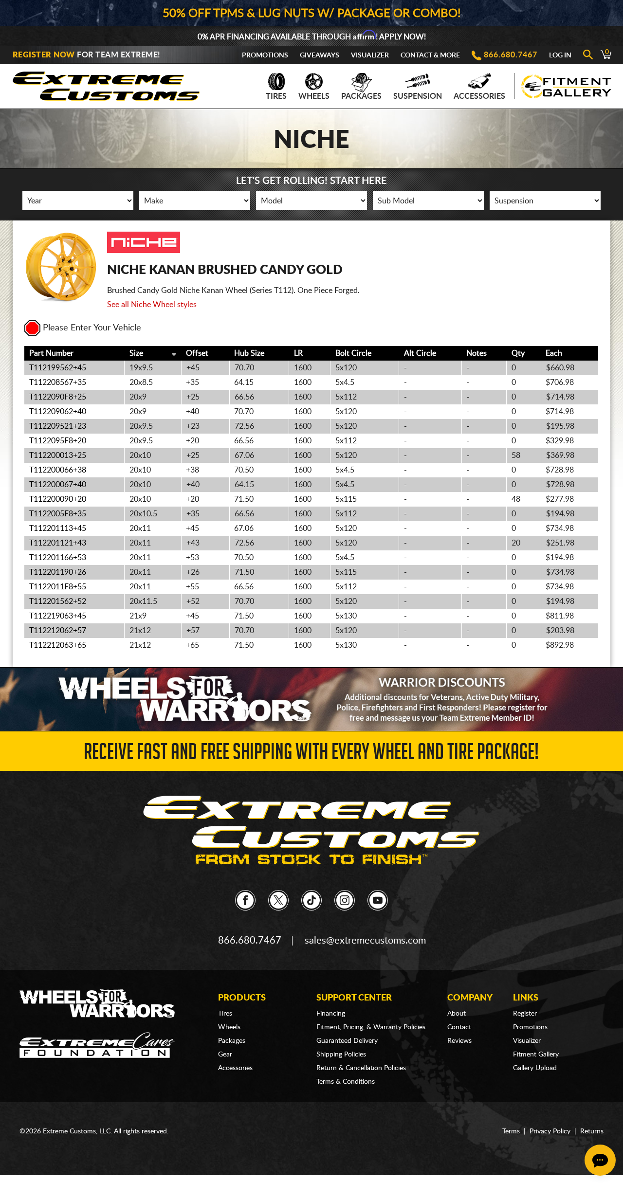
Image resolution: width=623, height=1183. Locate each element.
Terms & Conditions (345, 1081)
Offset (197, 353)
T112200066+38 (57, 470)
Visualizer (370, 55)
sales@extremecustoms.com (365, 941)
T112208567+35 (57, 382)
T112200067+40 (57, 485)
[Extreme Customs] (107, 83)
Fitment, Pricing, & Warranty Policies (370, 1027)
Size (136, 353)
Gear (225, 1054)
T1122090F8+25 (57, 397)
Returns (592, 1131)
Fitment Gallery (536, 1054)
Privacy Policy (550, 1131)
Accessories (479, 96)
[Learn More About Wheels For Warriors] (311, 699)
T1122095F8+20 (57, 441)
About (456, 1013)
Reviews (459, 1040)
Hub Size (249, 353)
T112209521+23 (57, 426)
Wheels (314, 96)
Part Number (51, 353)
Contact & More (430, 55)
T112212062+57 (57, 631)
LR (298, 353)
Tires (276, 96)
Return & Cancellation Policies (361, 1068)
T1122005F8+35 (57, 514)
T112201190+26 (57, 572)
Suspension (417, 96)
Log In (560, 55)
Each (554, 353)
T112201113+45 (57, 528)
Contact (459, 1027)
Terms (511, 1131)
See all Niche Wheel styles (152, 305)
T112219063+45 (57, 616)
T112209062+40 (57, 412)
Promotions (265, 55)
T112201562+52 (57, 601)
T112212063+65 (57, 645)
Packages (361, 96)
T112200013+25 (57, 455)
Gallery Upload (535, 1068)
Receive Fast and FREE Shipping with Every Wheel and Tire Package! (311, 754)
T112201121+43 (57, 543)
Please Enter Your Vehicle (92, 328)
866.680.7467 (510, 55)
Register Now (44, 55)
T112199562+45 (57, 368)
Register (525, 1013)
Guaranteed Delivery (347, 1040)
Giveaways (319, 55)
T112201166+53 (57, 558)
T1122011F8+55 (57, 587)
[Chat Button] (600, 1160)
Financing (330, 1013)
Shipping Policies (341, 1054)
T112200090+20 (57, 499)
